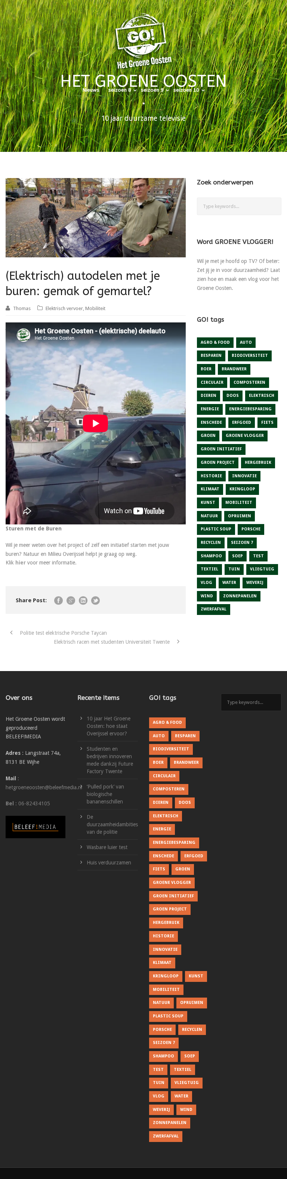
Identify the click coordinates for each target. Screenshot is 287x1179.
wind (207, 596)
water (229, 582)
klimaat (210, 489)
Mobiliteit (95, 308)
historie (211, 476)
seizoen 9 (152, 90)
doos (232, 395)
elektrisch (261, 395)
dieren (208, 395)
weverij (254, 582)
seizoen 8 (119, 90)
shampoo (211, 556)
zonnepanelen (240, 596)
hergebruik (258, 462)
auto (246, 342)
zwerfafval (213, 609)
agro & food (215, 342)
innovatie (244, 476)
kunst (208, 502)
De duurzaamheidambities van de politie (112, 824)
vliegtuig (262, 569)
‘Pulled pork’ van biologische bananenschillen (105, 794)
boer (206, 369)
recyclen (211, 542)
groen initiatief (221, 449)
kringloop (242, 489)
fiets (267, 422)
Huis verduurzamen (109, 863)
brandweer (234, 369)
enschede (211, 422)
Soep (237, 556)
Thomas (22, 308)
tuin (234, 569)
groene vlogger (245, 435)
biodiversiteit (250, 355)
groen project (218, 462)
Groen (208, 435)
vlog (206, 582)
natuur (209, 516)
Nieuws (91, 90)
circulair (212, 382)
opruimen (239, 516)
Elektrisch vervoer (64, 308)
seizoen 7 (242, 542)
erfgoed (241, 422)
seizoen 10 (186, 90)
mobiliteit (238, 502)
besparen (211, 355)
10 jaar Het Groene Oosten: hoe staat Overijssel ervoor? (108, 726)
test (258, 556)
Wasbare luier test (107, 847)
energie (210, 409)
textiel (209, 569)
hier (20, 563)
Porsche (250, 529)
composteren (249, 382)
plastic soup (216, 529)
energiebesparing (250, 409)
